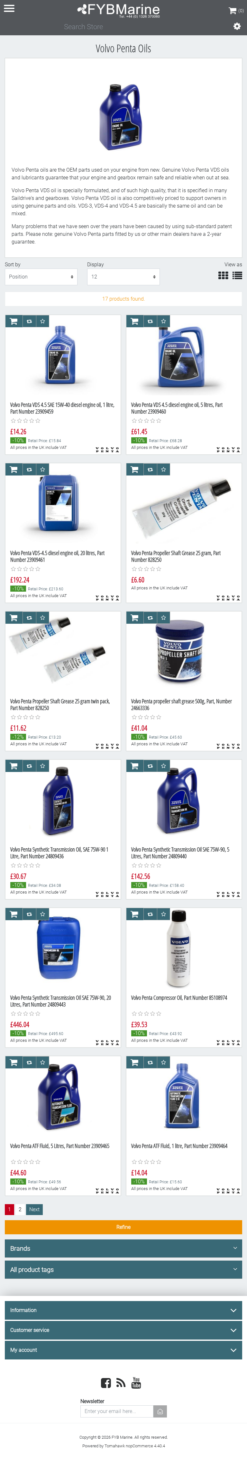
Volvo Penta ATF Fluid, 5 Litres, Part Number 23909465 (59, 1146)
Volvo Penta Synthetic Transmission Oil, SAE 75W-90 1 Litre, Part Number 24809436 (59, 852)
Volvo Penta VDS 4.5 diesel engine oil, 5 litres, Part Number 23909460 (177, 408)
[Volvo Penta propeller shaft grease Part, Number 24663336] (180, 652)
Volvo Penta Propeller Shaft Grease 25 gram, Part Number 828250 (176, 556)
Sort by (13, 264)
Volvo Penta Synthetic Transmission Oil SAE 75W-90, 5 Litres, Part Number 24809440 (180, 852)
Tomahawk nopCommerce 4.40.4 (135, 1446)
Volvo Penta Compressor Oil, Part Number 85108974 (179, 997)
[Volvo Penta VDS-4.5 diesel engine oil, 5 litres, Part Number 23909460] (180, 356)
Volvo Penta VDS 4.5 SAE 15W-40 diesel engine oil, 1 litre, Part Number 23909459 (62, 408)
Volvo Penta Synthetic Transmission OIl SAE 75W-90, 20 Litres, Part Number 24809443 (60, 1001)
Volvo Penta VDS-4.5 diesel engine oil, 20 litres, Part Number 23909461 (57, 556)
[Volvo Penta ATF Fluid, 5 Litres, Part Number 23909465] (59, 1097)
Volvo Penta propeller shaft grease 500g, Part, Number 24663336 (181, 704)
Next (34, 1209)
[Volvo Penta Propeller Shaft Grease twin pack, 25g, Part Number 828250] (59, 652)
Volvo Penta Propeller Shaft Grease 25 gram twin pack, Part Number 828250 (60, 704)
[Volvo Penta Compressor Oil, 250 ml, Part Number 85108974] (180, 949)
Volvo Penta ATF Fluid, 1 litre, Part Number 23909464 (179, 1146)
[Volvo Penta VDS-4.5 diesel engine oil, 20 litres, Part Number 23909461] (59, 504)
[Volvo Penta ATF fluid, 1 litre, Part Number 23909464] (180, 1097)
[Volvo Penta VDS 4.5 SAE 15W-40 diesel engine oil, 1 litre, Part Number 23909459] (59, 356)
